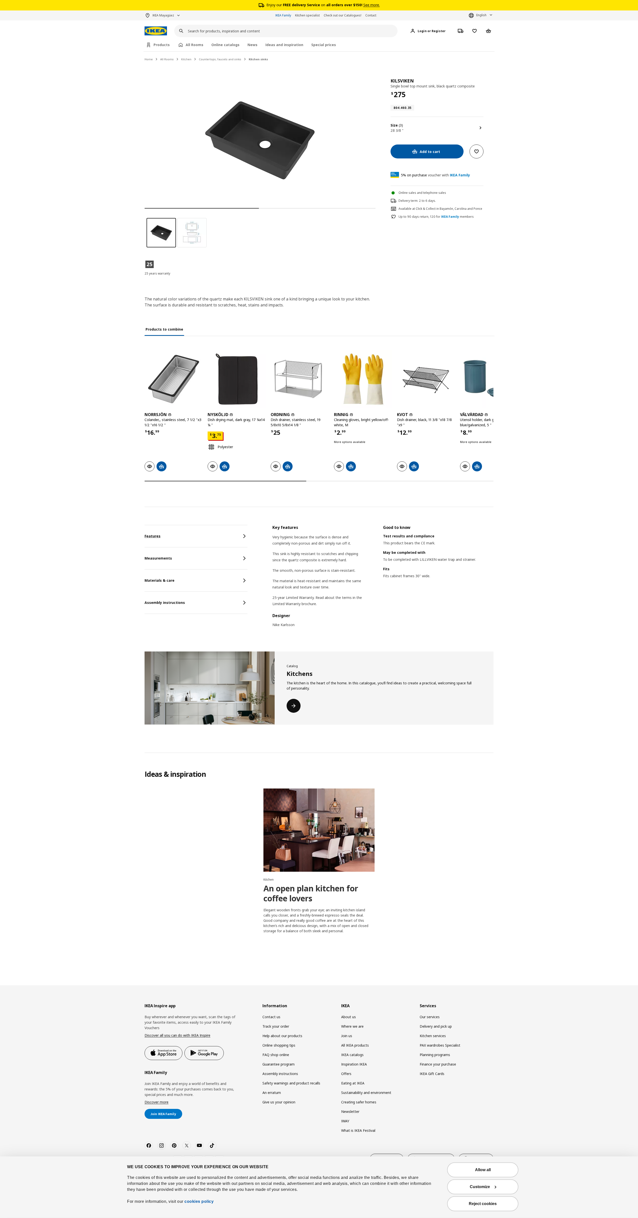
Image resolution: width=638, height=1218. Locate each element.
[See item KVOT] (426, 379)
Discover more (156, 1102)
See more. (371, 4)
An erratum (271, 1092)
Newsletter (350, 1111)
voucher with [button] (435, 175)
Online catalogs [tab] (225, 44)
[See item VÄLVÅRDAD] (489, 379)
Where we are (352, 1026)
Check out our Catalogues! (342, 15)
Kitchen (186, 59)
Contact (370, 15)
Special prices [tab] (323, 44)
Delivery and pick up (436, 1026)
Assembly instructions (280, 1073)
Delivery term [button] (408, 201)
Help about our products (282, 1035)
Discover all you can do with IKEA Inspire (177, 1035)
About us (348, 1016)
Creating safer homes (358, 1102)
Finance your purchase (438, 1064)
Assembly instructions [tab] (165, 602)
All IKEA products (355, 1045)
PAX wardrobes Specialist (440, 1045)
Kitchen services (433, 1035)
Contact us (271, 1016)
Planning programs (435, 1054)
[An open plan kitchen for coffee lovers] (318, 830)
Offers (346, 1073)
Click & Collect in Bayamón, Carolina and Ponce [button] (449, 209)
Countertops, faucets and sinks (220, 59)
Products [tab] (162, 44)
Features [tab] (152, 536)
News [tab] (252, 44)
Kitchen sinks (258, 59)
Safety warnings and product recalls (291, 1083)
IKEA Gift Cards (432, 1073)
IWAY (345, 1121)
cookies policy (199, 1201)
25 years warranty (157, 273)
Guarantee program (278, 1064)
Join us (346, 1035)
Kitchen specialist (307, 15)
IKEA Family (283, 15)
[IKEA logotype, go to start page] (156, 31)
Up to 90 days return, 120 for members (436, 217)
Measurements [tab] (158, 558)
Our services (430, 1016)
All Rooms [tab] (194, 44)
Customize (480, 1187)
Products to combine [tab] (164, 329)
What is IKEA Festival (358, 1130)
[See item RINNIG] (363, 379)
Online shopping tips (278, 1045)
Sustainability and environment (366, 1092)
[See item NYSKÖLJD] (237, 379)
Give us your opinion (278, 1102)
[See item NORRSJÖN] (174, 379)
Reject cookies (483, 1204)
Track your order (275, 1026)
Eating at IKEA (352, 1083)
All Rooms (167, 59)
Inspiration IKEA (354, 1064)
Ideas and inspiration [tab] (284, 44)
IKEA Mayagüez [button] (163, 15)
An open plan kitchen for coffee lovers (310, 893)
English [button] (481, 15)
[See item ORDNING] (300, 379)
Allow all (483, 1170)
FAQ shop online (275, 1054)
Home (149, 59)
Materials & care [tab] (159, 580)
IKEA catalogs (352, 1054)
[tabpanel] (382, 579)
